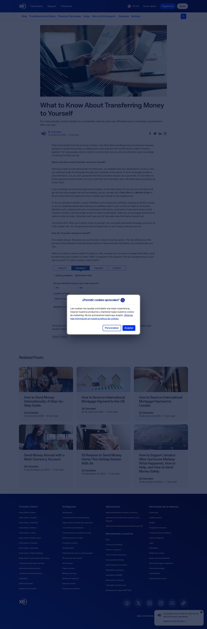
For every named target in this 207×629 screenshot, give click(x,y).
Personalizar (112, 328)
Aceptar (128, 328)
